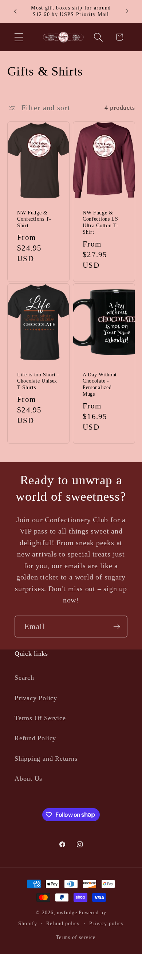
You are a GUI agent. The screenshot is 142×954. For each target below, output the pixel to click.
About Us (28, 778)
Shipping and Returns (46, 758)
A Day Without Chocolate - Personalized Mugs (100, 384)
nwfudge (67, 912)
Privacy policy (106, 923)
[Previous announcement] (15, 11)
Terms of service (76, 937)
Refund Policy (35, 738)
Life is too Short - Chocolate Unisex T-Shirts (38, 381)
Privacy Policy (36, 698)
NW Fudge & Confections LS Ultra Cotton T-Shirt (100, 222)
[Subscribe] (116, 627)
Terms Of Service (40, 718)
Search (24, 677)
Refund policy (63, 923)
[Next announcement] (127, 11)
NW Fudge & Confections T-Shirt (34, 219)
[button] (18, 37)
